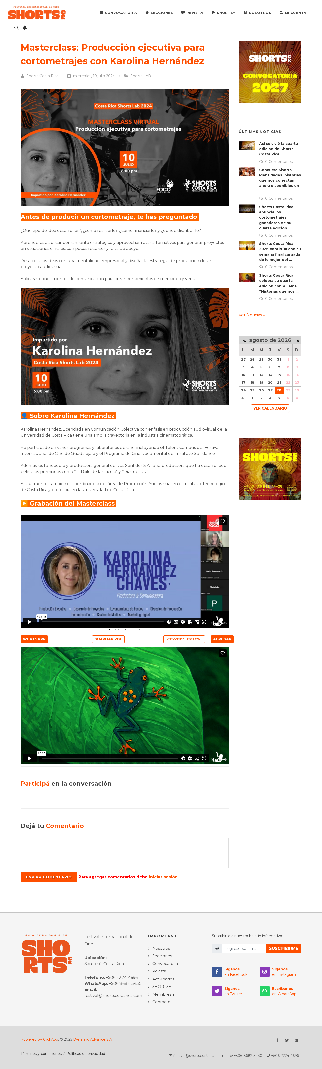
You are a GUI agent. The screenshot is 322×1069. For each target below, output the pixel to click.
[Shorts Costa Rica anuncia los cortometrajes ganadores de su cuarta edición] (247, 208)
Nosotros (260, 13)
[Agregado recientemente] (24, 27)
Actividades (163, 979)
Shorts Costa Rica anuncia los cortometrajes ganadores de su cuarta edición (276, 217)
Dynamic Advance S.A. (93, 1039)
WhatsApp (34, 639)
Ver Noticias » (252, 314)
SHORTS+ (226, 13)
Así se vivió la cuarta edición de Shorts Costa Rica (278, 148)
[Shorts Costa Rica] (37, 12)
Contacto (161, 1001)
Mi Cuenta (295, 13)
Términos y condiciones (41, 1053)
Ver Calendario (270, 408)
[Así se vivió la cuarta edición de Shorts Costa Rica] (247, 145)
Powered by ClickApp (39, 1039)
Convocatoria (121, 13)
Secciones (162, 13)
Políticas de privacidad (85, 1053)
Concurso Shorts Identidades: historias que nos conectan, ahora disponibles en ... (280, 180)
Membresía (163, 994)
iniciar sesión (163, 877)
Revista (194, 13)
